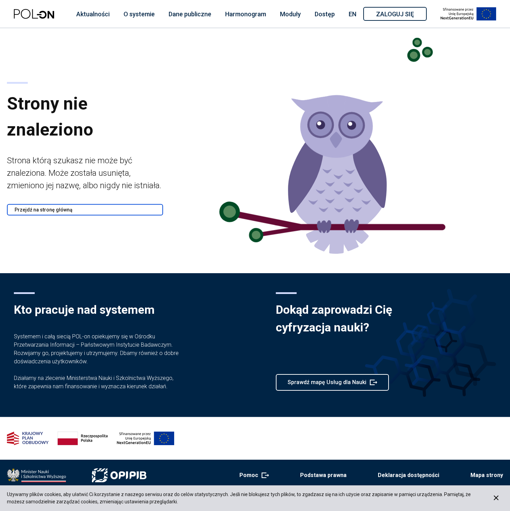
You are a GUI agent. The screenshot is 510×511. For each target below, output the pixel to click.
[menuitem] (93, 14)
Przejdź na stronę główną (44, 210)
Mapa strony (486, 475)
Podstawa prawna (323, 475)
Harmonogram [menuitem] (245, 14)
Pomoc (252, 475)
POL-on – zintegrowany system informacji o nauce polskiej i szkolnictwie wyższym (34, 14)
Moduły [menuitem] (290, 14)
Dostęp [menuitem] (325, 14)
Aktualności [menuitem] (93, 14)
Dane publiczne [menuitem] (190, 14)
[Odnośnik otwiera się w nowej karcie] (36, 475)
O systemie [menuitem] (139, 14)
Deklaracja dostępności (408, 475)
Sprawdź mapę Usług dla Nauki (326, 385)
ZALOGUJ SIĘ (401, 15)
